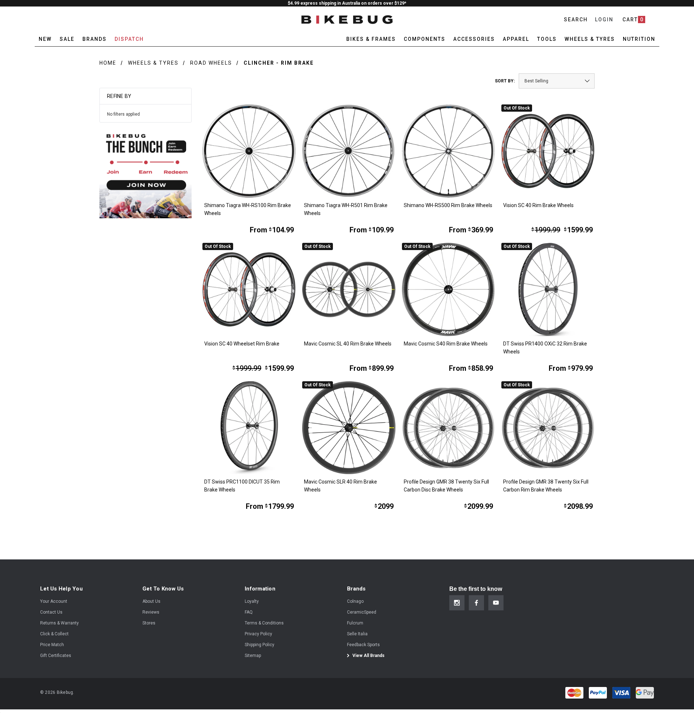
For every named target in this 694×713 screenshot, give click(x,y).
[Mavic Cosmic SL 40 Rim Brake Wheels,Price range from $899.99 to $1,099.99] (348, 289)
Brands (94, 39)
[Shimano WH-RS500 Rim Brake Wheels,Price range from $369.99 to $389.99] (448, 151)
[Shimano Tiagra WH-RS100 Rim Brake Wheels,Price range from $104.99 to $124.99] (249, 151)
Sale (67, 39)
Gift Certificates (55, 655)
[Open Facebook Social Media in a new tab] (476, 602)
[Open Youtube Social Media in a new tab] (496, 602)
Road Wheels (211, 63)
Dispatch (129, 39)
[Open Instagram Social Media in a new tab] (456, 602)
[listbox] (557, 81)
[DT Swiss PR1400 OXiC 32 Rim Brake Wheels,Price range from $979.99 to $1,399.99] (548, 289)
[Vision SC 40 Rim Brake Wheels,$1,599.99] (548, 151)
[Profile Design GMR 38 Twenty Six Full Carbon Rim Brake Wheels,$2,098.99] (548, 427)
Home (107, 63)
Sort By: (505, 81)
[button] (145, 172)
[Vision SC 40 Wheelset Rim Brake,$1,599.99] (249, 289)
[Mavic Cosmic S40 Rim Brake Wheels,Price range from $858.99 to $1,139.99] (448, 289)
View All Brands (368, 655)
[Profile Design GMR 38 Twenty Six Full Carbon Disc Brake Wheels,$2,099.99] (448, 427)
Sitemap (253, 655)
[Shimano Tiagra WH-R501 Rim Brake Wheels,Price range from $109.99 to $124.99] (348, 151)
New (45, 39)
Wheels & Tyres (153, 63)
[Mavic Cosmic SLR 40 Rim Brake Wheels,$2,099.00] (348, 427)
